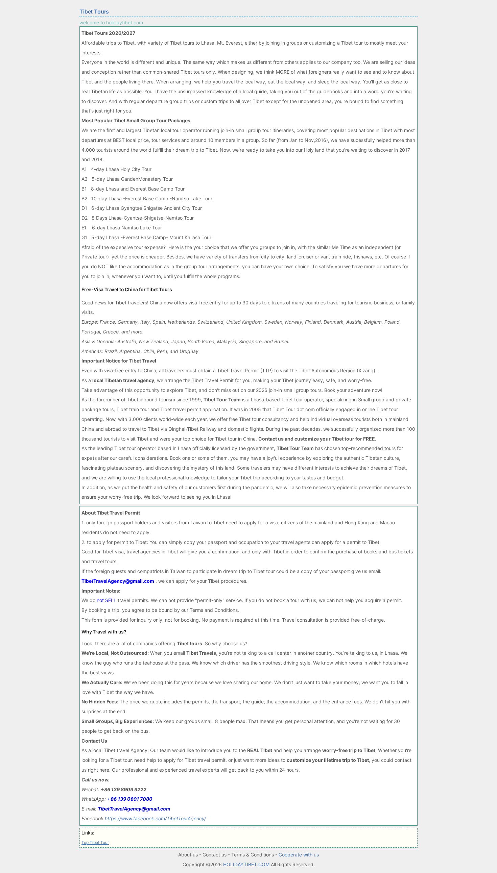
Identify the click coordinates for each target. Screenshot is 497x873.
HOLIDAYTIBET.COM (246, 864)
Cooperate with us (299, 854)
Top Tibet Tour (95, 842)
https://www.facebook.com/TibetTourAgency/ (155, 818)
